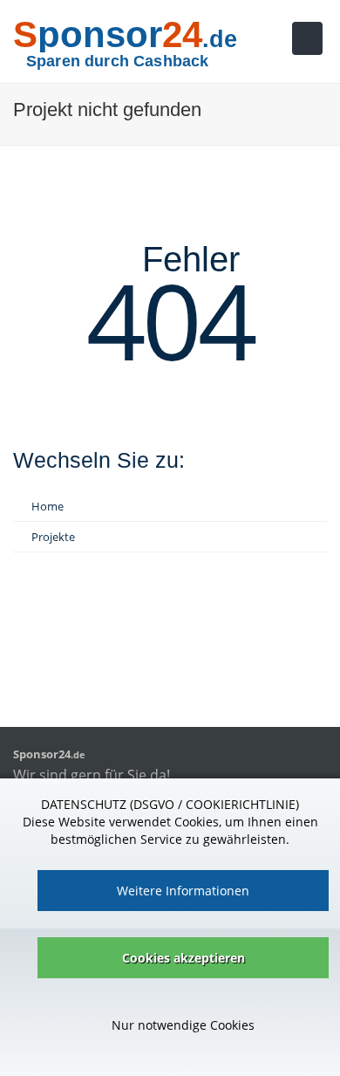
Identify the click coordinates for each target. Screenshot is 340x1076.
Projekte (53, 537)
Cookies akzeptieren (183, 957)
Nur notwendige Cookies (183, 1025)
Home (47, 506)
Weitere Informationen (183, 890)
